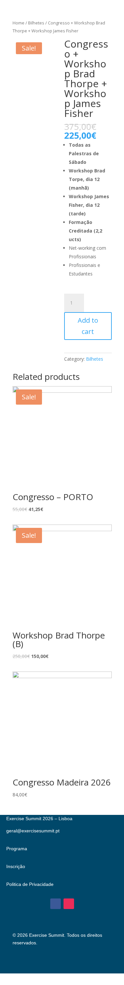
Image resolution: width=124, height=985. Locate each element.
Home (18, 23)
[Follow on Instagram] (68, 903)
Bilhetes (36, 23)
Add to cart (88, 326)
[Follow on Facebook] (55, 903)
